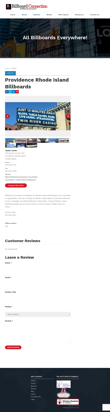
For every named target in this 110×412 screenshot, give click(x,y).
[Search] (99, 6)
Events (33, 383)
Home (12, 15)
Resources (79, 15)
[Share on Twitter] (10, 91)
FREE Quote (63, 15)
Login (33, 399)
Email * (8, 277)
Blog (32, 391)
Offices (33, 381)
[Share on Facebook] (6, 91)
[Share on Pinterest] (17, 91)
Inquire (33, 394)
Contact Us (94, 15)
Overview (10, 73)
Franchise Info (36, 397)
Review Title (10, 292)
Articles (33, 389)
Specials (34, 386)
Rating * (8, 307)
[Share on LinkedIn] (13, 91)
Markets (36, 15)
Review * (9, 321)
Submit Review (13, 347)
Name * (8, 263)
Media (49, 15)
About (24, 15)
